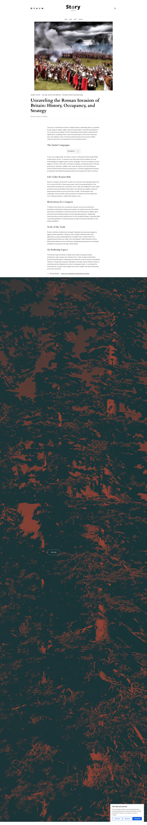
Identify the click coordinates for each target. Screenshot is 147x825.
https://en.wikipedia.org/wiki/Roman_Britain (75, 273)
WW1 (75, 19)
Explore (53, 552)
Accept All (137, 818)
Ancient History (36, 95)
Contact (81, 19)
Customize (117, 818)
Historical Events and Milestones (72, 95)
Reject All (127, 818)
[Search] (114, 8)
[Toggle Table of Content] (77, 151)
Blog (71, 19)
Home (65, 19)
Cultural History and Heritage (51, 95)
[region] (127, 813)
